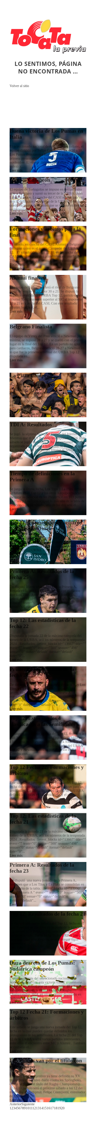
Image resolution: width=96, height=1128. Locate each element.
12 (34, 1108)
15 (45, 1108)
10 (27, 1108)
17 (52, 1108)
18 (55, 1108)
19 (59, 1108)
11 (30, 1108)
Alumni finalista (28, 278)
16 (48, 1108)
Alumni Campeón (30, 180)
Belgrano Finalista (31, 326)
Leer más (16, 170)
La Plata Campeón (31, 375)
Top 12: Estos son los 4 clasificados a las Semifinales (42, 721)
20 (63, 1108)
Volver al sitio (19, 86)
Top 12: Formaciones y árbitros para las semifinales (46, 525)
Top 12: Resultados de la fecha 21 (48, 914)
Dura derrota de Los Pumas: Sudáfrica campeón (42, 966)
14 (41, 1108)
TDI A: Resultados (31, 424)
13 (38, 1108)
